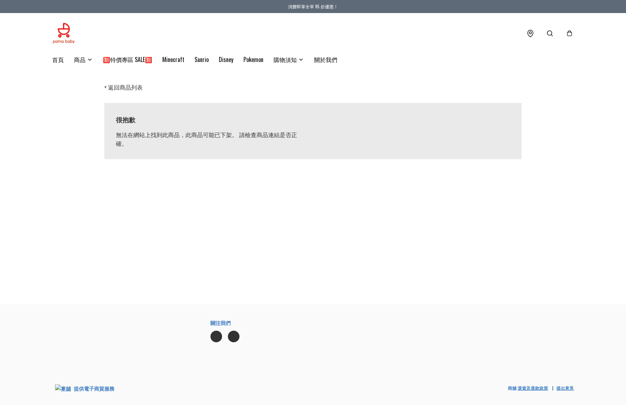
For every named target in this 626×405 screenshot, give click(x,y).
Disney (226, 59)
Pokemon (253, 59)
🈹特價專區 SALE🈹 (127, 59)
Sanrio (202, 59)
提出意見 (565, 388)
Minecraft (173, 59)
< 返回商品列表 (123, 87)
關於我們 (325, 59)
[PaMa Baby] (63, 33)
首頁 (58, 59)
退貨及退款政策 (533, 388)
